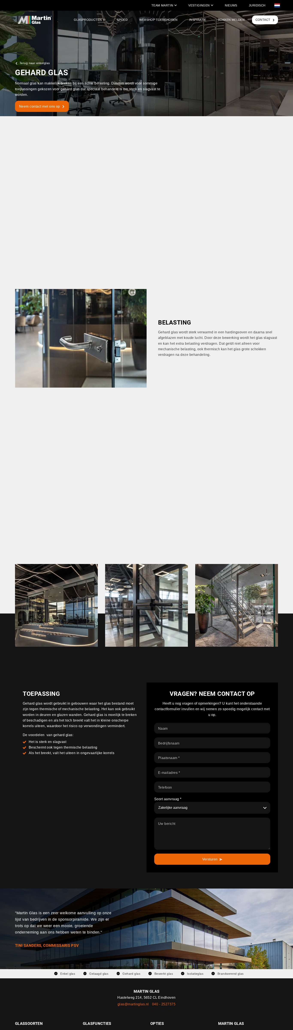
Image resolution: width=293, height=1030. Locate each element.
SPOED (122, 19)
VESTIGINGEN (199, 5)
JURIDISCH (257, 5)
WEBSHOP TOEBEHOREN (158, 19)
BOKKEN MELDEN (231, 19)
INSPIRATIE (197, 19)
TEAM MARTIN (162, 5)
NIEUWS (231, 5)
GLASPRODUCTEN (88, 19)
